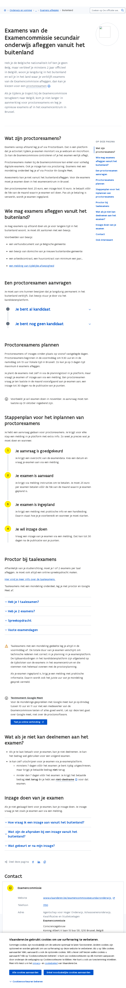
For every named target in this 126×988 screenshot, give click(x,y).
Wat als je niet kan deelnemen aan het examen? (106, 215)
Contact (100, 234)
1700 (45, 905)
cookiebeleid (51, 963)
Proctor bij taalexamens (102, 204)
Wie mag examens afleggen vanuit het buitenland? (106, 161)
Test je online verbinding (25, 721)
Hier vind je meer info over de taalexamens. (30, 579)
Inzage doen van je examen (106, 226)
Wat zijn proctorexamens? (105, 150)
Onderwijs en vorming (21, 10)
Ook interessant (104, 239)
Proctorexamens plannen (105, 181)
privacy (36, 963)
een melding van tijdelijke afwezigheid (31, 265)
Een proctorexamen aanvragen (106, 172)
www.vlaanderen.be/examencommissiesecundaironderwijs (77, 898)
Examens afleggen (49, 10)
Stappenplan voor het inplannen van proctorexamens (108, 193)
